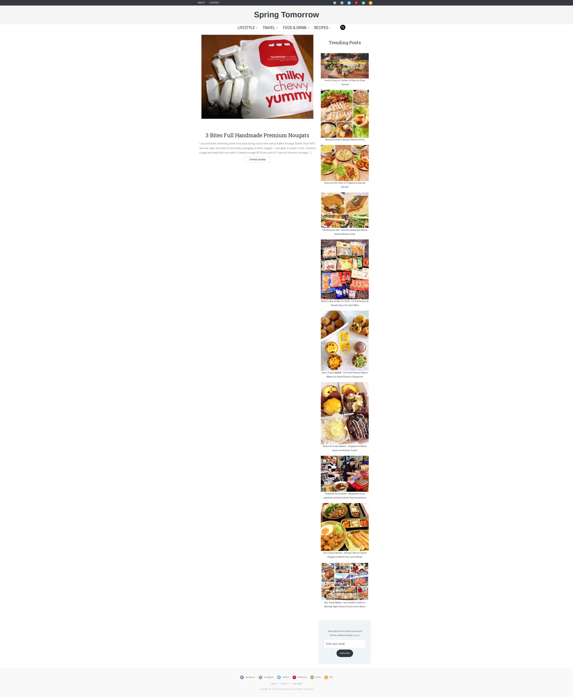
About (201, 2)
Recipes (321, 27)
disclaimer (297, 684)
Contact (214, 2)
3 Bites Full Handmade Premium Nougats (257, 135)
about (274, 684)
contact (285, 684)
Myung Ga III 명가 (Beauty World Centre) (345, 139)
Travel (269, 27)
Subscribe (345, 653)
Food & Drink (295, 27)
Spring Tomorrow (286, 14)
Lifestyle (246, 27)
